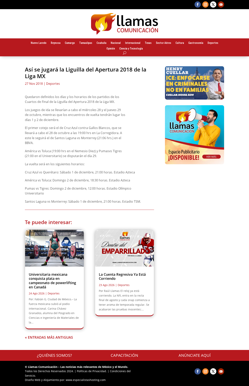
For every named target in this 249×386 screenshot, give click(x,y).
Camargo (70, 43)
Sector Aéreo (163, 43)
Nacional (116, 43)
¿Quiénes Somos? (54, 355)
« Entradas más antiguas (49, 337)
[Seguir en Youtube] (221, 4)
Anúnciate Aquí (195, 355)
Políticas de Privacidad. (92, 371)
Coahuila (101, 43)
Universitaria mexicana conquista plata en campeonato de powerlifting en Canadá (52, 280)
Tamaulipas (85, 43)
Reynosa (55, 43)
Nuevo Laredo (38, 43)
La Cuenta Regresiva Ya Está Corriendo (122, 276)
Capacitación (124, 355)
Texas (148, 43)
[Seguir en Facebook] (198, 4)
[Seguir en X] (213, 4)
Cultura (179, 43)
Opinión (110, 48)
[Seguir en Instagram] (205, 4)
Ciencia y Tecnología (131, 48)
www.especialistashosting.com (86, 380)
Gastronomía (195, 43)
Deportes (213, 43)
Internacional (132, 43)
